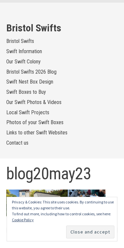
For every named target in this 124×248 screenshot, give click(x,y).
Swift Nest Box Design (29, 82)
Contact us (17, 143)
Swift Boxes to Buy (26, 92)
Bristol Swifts (33, 28)
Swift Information (24, 51)
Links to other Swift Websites (36, 132)
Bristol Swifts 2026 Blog (31, 72)
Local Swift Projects (27, 112)
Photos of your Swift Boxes (34, 122)
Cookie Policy (23, 219)
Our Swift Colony (23, 61)
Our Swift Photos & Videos (34, 102)
